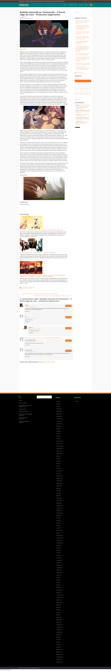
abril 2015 (58, 644)
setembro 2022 (59, 423)
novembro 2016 (59, 597)
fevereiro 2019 (59, 530)
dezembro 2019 (59, 505)
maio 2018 (58, 552)
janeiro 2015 (58, 652)
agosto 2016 (58, 604)
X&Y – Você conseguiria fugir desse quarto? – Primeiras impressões (82, 54)
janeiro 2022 (58, 443)
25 (78, 93)
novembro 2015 (59, 627)
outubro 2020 (59, 480)
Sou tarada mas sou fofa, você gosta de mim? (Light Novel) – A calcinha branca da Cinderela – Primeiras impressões (83, 106)
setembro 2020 (59, 483)
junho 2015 (58, 639)
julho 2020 (58, 488)
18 (78, 91)
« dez (76, 99)
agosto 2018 (58, 545)
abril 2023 (58, 406)
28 (85, 93)
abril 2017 (58, 585)
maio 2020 (58, 493)
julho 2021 (58, 458)
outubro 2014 (59, 659)
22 (87, 91)
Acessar (76, 401)
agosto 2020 (58, 485)
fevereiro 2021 (59, 470)
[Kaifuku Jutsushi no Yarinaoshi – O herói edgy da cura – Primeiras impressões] (44, 33)
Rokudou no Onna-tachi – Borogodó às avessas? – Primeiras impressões (83, 64)
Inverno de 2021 (24, 287)
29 (87, 93)
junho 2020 (58, 490)
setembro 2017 (59, 572)
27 (82, 93)
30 (89, 93)
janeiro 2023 (58, 413)
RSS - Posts (82, 72)
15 (87, 88)
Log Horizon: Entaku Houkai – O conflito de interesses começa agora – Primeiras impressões (39, 293)
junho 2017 (58, 580)
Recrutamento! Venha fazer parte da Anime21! (25, 414)
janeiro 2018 (58, 562)
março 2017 (58, 587)
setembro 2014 (59, 662)
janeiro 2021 (58, 473)
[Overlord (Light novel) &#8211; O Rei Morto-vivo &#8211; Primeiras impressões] (31, 245)
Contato (20, 400)
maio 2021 (58, 463)
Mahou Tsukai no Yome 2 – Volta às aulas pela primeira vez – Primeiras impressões (82, 33)
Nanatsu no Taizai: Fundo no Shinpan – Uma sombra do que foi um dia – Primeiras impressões (53, 295)
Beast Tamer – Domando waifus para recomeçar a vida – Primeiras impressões (41, 230)
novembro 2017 (59, 567)
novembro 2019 (59, 508)
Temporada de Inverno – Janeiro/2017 (24, 418)
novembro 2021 (59, 448)
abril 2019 (58, 525)
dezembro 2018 (59, 535)
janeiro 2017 (58, 592)
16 (89, 88)
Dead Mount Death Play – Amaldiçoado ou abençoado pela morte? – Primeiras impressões (82, 68)
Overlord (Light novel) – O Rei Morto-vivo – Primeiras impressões (38, 252)
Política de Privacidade (23, 411)
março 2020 (58, 498)
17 (75, 91)
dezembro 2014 (59, 654)
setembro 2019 (59, 513)
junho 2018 (58, 550)
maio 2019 (58, 523)
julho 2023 (58, 401)
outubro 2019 (59, 510)
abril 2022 (58, 436)
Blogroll (20, 398)
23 (89, 91)
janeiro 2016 (58, 622)
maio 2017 (58, 582)
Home (65, 4)
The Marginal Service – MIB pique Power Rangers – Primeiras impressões (82, 42)
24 (75, 93)
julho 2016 (58, 607)
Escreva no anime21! (23, 402)
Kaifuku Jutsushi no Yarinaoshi (26, 288)
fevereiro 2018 (59, 560)
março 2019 (58, 527)
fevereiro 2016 (59, 619)
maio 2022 (58, 433)
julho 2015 (58, 637)
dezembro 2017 (59, 565)
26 (80, 93)
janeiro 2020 (58, 503)
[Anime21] (24, 5)
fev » (78, 99)
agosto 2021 (58, 456)
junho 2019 (58, 520)
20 (82, 91)
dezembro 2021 (59, 446)
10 (75, 88)
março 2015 (58, 647)
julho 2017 (58, 577)
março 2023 (58, 408)
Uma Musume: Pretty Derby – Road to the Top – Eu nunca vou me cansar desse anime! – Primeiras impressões (83, 59)
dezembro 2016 (59, 594)
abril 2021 (58, 465)
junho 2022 (58, 431)
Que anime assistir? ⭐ (72, 4)
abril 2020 (58, 495)
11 (78, 88)
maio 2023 (58, 403)
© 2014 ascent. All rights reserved (25, 667)
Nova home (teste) (22, 409)
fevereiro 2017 (59, 590)
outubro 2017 (59, 570)
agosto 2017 (58, 575)
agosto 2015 (58, 634)
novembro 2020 (59, 478)
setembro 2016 (59, 602)
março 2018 (58, 557)
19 (80, 91)
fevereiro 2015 (59, 649)
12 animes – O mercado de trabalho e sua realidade (83, 123)
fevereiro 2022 (59, 441)
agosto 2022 (58, 426)
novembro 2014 (59, 656)
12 (80, 88)
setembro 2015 (59, 632)
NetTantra (37, 667)
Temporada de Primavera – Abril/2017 (24, 422)
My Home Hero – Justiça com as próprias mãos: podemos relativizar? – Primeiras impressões (83, 38)
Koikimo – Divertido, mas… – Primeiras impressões (83, 115)
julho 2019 (58, 518)
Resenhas (81, 4)
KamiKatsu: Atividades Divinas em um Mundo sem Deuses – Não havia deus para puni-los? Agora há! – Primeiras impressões (83, 27)
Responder (68, 305)
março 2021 (58, 468)
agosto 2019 (58, 515)
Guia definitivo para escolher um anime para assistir (25, 406)
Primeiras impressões (31, 287)
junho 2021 (58, 461)
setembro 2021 (59, 453)
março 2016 (58, 617)
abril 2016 (58, 614)
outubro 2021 (59, 451)
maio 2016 (58, 612)
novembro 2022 (59, 418)
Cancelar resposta (50, 362)
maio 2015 (58, 642)
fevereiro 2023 (59, 411)
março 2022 (58, 438)
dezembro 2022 (59, 416)
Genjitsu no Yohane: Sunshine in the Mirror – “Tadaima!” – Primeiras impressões (83, 22)
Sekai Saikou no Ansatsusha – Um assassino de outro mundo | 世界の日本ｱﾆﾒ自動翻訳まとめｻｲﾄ (42, 337)
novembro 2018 (59, 537)
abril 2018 (58, 555)
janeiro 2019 (58, 532)
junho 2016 (58, 609)
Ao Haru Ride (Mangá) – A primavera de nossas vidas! (83, 119)
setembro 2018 (59, 542)
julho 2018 (58, 547)
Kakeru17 (42, 362)
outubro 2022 (59, 421)
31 (75, 96)
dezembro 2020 (59, 475)
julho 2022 (58, 428)
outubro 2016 (59, 599)
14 (85, 88)
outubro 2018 (59, 540)
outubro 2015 (59, 629)
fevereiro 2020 (59, 500)
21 (85, 91)
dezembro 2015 (59, 624)
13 (82, 88)
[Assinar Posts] (77, 72)
